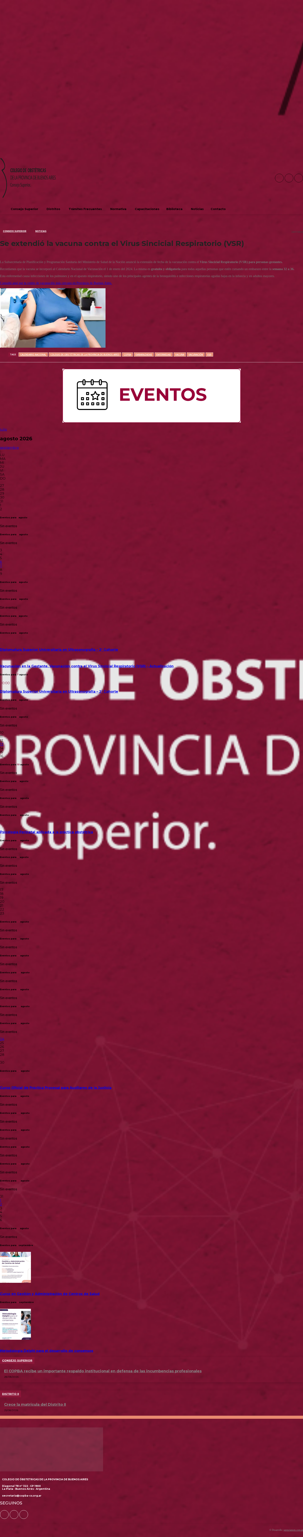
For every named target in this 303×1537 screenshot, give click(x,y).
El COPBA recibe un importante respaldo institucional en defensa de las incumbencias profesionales (103, 1371)
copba (127, 354)
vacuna (179, 354)
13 (1, 744)
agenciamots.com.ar (293, 1530)
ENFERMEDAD (163, 354)
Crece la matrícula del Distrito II (35, 1404)
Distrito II (10, 1393)
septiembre (9, 448)
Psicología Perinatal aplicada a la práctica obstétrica (46, 832)
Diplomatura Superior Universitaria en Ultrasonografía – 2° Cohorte (59, 650)
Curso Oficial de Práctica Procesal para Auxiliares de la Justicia (56, 1088)
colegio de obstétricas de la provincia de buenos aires (85, 354)
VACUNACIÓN (195, 354)
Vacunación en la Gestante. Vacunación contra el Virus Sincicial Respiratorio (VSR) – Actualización (87, 666)
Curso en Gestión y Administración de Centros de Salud (50, 1294)
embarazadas (143, 354)
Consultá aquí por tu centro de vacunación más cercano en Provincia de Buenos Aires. (56, 283)
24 (2, 1039)
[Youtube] (298, 178)
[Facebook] (279, 178)
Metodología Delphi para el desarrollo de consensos (46, 1351)
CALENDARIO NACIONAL (33, 354)
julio (3, 429)
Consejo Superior (14, 231)
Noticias (40, 231)
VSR (209, 354)
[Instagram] (289, 178)
